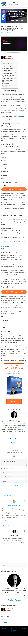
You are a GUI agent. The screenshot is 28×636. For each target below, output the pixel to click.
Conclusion (6, 83)
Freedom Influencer (20, 433)
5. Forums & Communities (9, 78)
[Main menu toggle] (25, 3)
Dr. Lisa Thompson (14, 505)
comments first (17, 452)
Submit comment (14, 485)
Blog (17, 628)
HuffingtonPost (15, 149)
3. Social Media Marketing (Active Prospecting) (9, 72)
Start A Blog (4, 622)
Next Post (14, 442)
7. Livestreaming (7, 81)
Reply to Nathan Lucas (15, 548)
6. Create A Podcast (8, 80)
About (11, 628)
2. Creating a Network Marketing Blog (8, 69)
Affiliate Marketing (6, 620)
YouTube (20, 116)
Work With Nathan (14, 630)
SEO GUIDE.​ (12, 212)
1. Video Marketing (7, 67)
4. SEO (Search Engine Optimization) (8, 76)
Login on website (8, 495)
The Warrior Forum (6, 241)
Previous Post (14, 439)
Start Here (4, 628)
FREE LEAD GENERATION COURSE (9, 86)
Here (17, 435)
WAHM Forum (5, 246)
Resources (23, 628)
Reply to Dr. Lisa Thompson (14, 525)
